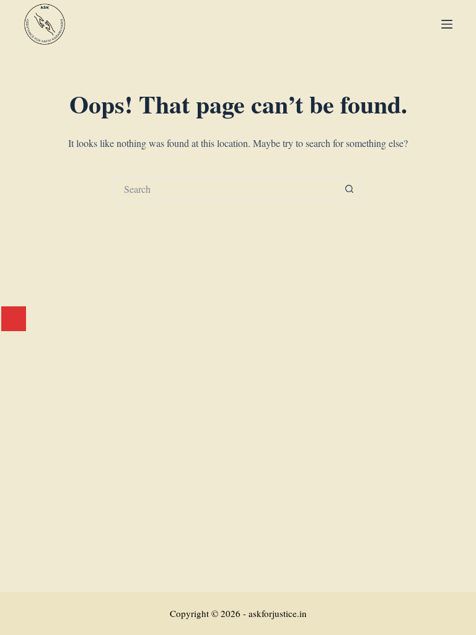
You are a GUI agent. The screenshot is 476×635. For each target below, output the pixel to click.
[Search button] (349, 188)
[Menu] (446, 24)
